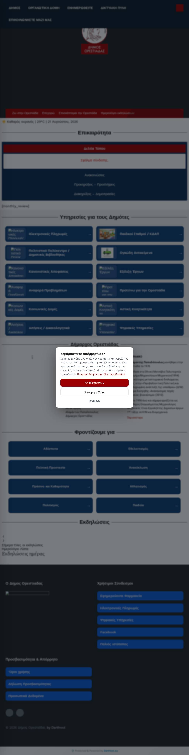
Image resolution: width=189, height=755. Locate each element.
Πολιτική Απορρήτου (89, 374)
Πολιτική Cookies (114, 374)
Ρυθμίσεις (94, 400)
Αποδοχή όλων (94, 382)
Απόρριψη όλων (94, 392)
